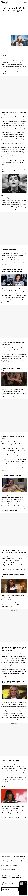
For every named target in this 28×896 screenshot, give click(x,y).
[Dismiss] (26, 882)
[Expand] (21, 882)
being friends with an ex (11, 62)
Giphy (12, 869)
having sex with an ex (10, 495)
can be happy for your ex (16, 352)
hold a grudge (12, 764)
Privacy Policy (5, 892)
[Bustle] (5, 2)
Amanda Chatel (5, 54)
